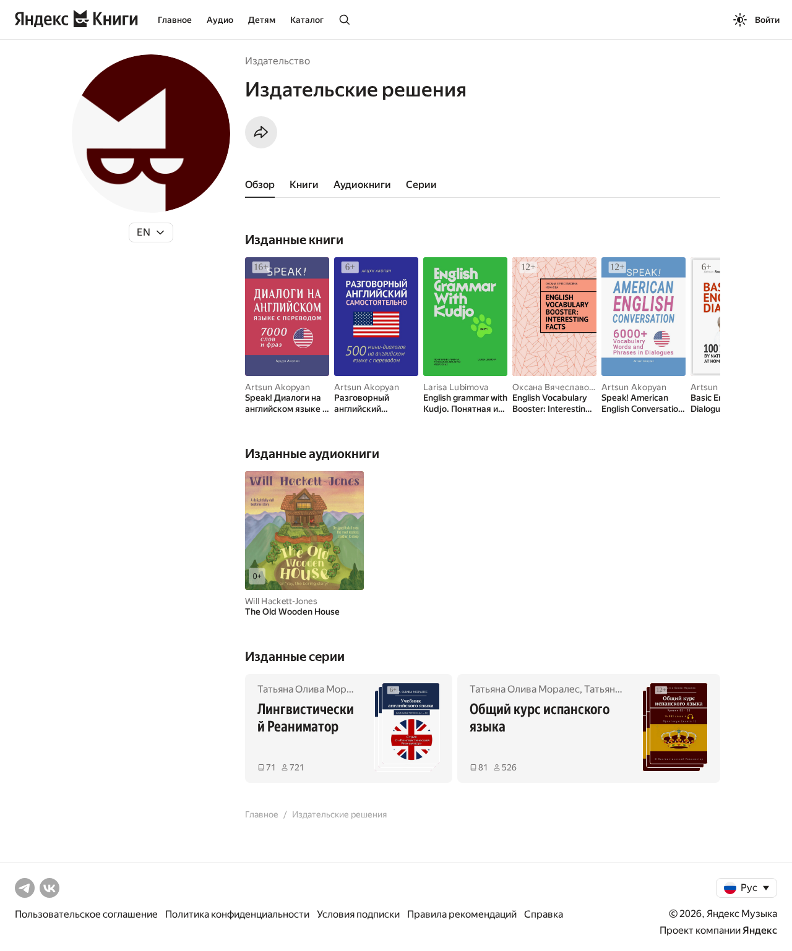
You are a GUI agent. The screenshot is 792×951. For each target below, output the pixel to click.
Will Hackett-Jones (281, 601)
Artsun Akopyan (277, 387)
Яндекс (759, 930)
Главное (175, 20)
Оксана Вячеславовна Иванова (577, 387)
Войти (767, 20)
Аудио (220, 20)
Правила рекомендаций (462, 914)
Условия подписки (358, 914)
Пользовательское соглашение (86, 914)
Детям (261, 20)
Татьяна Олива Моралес (312, 689)
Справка (543, 914)
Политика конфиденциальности (237, 914)
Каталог (307, 20)
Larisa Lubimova (455, 387)
